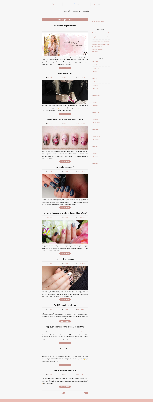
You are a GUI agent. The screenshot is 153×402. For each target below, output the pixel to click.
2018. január (95, 163)
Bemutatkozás (67, 11)
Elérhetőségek (86, 11)
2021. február (95, 88)
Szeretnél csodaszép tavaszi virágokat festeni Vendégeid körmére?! (65, 119)
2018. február (95, 160)
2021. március (95, 85)
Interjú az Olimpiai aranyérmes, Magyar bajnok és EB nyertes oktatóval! (65, 327)
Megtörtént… (76, 11)
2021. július (95, 75)
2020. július (95, 102)
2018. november (96, 132)
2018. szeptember (96, 136)
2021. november (96, 68)
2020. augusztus (96, 98)
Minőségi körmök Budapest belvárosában (65, 25)
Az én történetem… (65, 348)
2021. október (95, 71)
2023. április (95, 61)
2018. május (95, 149)
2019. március (96, 129)
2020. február (95, 115)
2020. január (95, 119)
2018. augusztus (96, 139)
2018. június (95, 146)
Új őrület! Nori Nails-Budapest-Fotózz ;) (65, 370)
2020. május (95, 105)
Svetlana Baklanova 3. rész (65, 73)
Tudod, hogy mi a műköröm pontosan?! (100, 32)
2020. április (95, 109)
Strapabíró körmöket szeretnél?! (65, 167)
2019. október (95, 126)
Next (86, 392)
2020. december (96, 95)
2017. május (95, 167)
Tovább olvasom (64, 67)
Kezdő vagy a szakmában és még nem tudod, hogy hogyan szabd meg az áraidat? (65, 213)
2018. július (95, 143)
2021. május (95, 81)
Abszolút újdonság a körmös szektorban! (65, 305)
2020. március (96, 112)
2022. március (96, 64)
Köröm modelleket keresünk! (98, 21)
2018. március (96, 156)
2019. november (96, 122)
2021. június (95, 78)
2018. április (95, 153)
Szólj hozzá (65, 30)
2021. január (95, 92)
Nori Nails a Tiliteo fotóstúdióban (65, 259)
